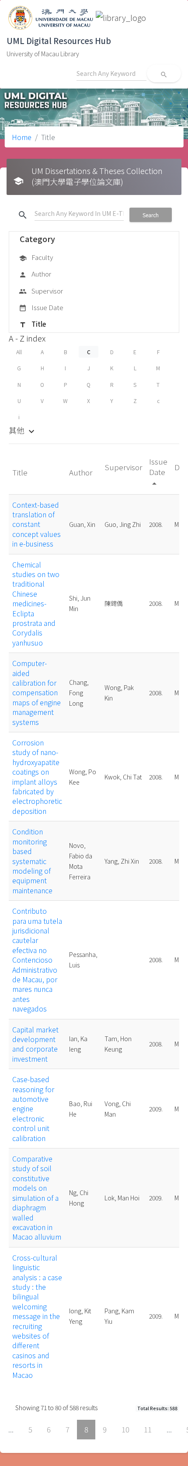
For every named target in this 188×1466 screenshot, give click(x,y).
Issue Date (41, 307)
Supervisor (41, 291)
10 (125, 1429)
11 (148, 1429)
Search (151, 215)
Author (35, 274)
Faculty (36, 257)
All (19, 351)
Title (32, 324)
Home (21, 137)
